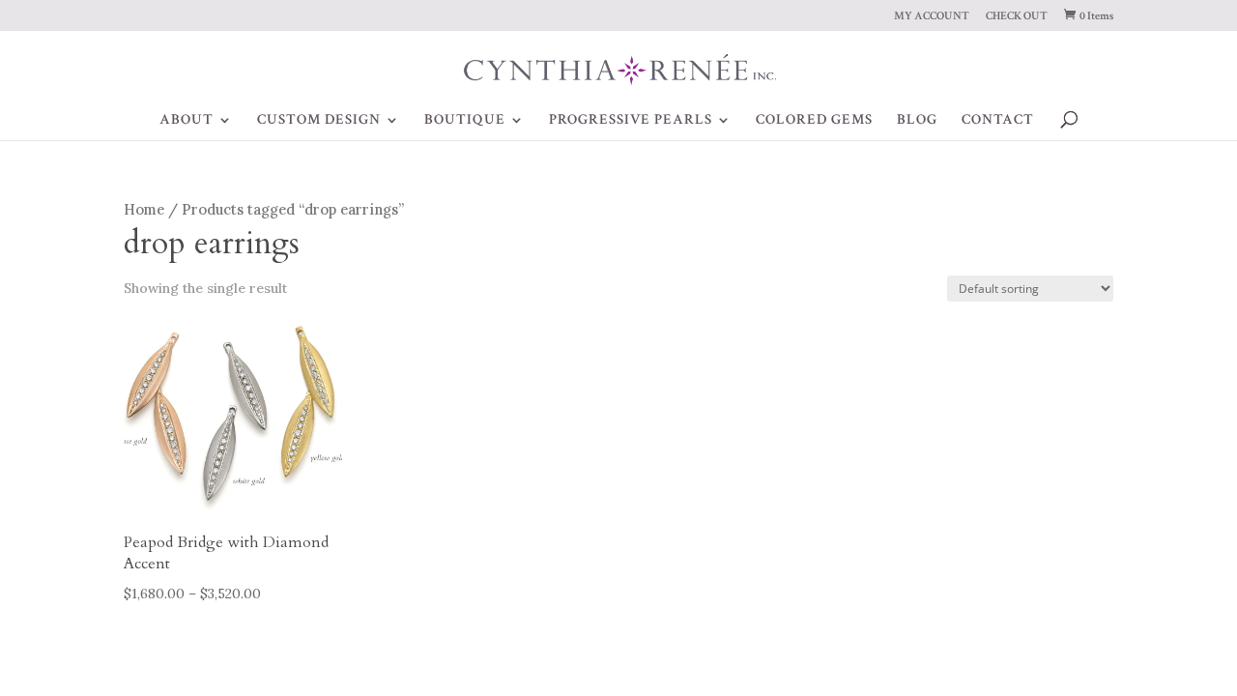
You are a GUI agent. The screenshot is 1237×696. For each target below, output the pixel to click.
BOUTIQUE (464, 121)
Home (144, 209)
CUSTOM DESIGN (319, 121)
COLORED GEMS (814, 121)
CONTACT (998, 121)
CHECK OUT (1017, 17)
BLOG (917, 121)
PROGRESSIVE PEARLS (630, 121)
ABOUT (186, 121)
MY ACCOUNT (931, 17)
